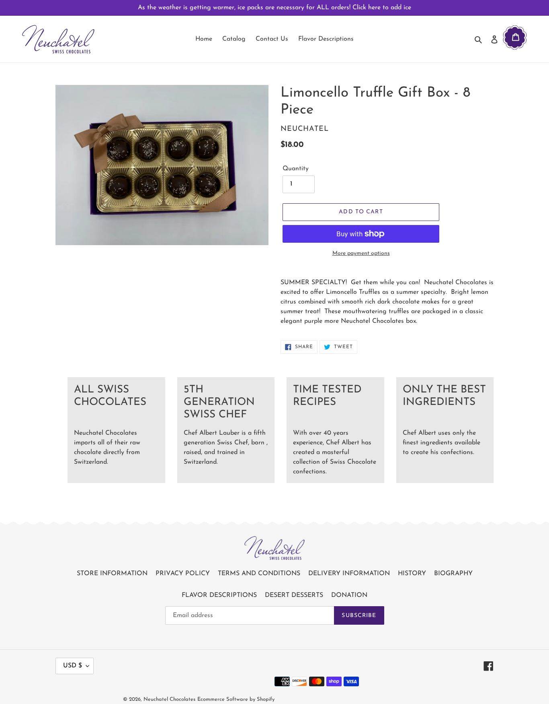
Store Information (112, 573)
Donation (349, 595)
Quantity (296, 168)
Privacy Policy (183, 573)
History (412, 573)
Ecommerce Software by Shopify (235, 699)
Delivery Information (349, 573)
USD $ (72, 666)
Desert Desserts (294, 595)
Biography (453, 573)
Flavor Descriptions (219, 595)
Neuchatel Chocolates (169, 699)
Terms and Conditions (259, 573)
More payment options (361, 253)
